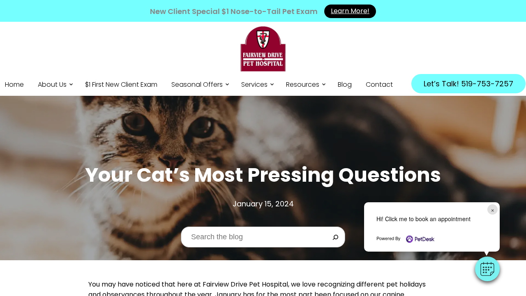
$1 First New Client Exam (121, 84)
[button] (487, 269)
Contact (379, 84)
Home (14, 84)
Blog (345, 84)
